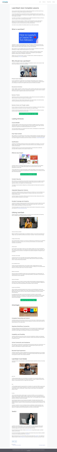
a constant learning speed (40, 137)
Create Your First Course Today (28, 300)
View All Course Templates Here (28, 174)
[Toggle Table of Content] (15, 441)
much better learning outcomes (22, 208)
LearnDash (14, 444)
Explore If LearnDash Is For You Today (28, 113)
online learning (20, 56)
